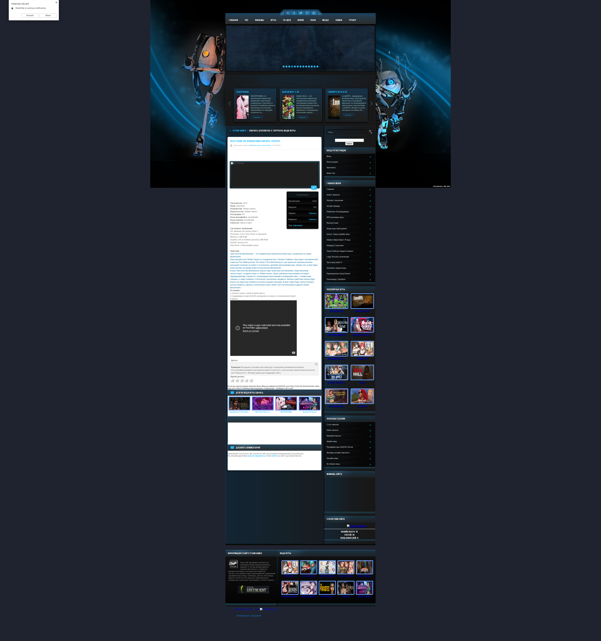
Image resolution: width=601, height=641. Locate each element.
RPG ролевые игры (335, 217)
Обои (313, 20)
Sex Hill (362, 382)
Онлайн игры (332, 458)
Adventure (298, 225)
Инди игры (285, 553)
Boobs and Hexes (308, 596)
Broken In (346, 596)
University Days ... (364, 576)
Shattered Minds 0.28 (336, 334)
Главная (233, 20)
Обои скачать (333, 430)
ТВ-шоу (287, 20)
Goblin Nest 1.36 (290, 91)
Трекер (352, 20)
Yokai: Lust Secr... (308, 576)
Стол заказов (333, 424)
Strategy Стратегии (335, 245)
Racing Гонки (332, 223)
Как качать (331, 168)
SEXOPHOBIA (242, 91)
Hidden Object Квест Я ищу (338, 240)
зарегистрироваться (257, 456)
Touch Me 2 (362, 406)
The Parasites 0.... (327, 596)
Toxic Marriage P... (327, 576)
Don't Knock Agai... (336, 406)
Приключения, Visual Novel (260, 145)
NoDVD (301, 20)
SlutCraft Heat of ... (263, 412)
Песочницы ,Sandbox (336, 279)
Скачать (257, 117)
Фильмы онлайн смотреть (338, 453)
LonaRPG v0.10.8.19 (337, 91)
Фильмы (259, 20)
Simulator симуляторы (336, 268)
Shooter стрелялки (335, 200)
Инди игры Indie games (337, 229)
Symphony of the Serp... (239, 412)
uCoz (257, 609)
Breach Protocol (309, 412)
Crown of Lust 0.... (346, 576)
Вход (329, 156)
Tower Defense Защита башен (340, 251)
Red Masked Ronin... (290, 596)
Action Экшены (333, 195)
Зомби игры (332, 441)
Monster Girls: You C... (362, 334)
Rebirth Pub (362, 358)
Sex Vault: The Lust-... (336, 382)
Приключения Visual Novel (338, 274)
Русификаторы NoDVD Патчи (340, 447)
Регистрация (332, 162)
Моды (325, 20)
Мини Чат (331, 173)
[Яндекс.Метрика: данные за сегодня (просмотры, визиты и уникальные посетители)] (268, 609)
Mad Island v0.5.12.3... (336, 358)
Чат (246, 20)
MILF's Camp (273, 39)
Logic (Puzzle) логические (338, 257)
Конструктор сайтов (243, 609)
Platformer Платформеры (338, 212)
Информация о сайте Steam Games (245, 553)
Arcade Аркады (333, 206)
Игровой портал (334, 436)
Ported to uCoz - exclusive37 (249, 616)
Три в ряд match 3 (334, 262)
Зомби (338, 20)
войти (274, 456)
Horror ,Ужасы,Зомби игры (338, 234)
